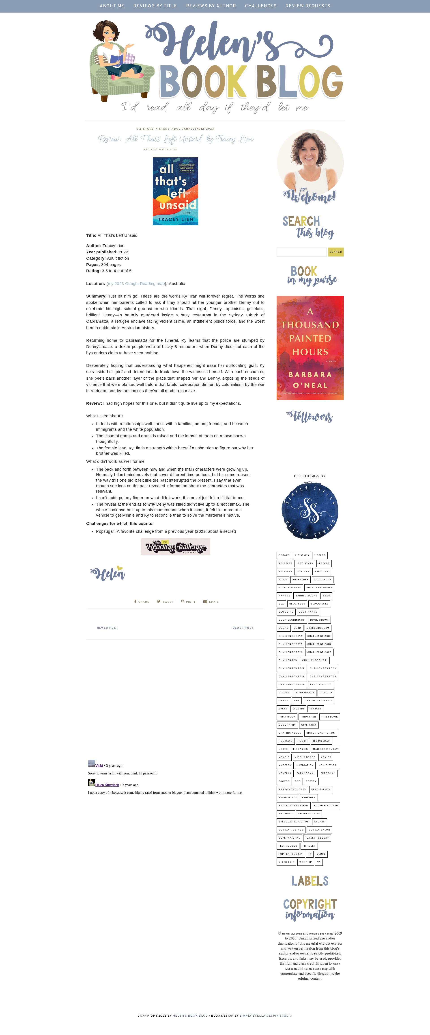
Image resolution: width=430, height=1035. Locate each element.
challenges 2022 (292, 668)
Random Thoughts (292, 789)
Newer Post (107, 628)
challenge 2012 (290, 636)
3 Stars (320, 555)
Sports (319, 821)
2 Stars (284, 555)
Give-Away (309, 725)
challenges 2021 (315, 660)
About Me (112, 6)
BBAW (326, 595)
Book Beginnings (292, 620)
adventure (300, 579)
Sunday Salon (319, 829)
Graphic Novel (290, 733)
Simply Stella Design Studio (266, 1016)
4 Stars (163, 129)
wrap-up (305, 862)
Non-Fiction (328, 765)
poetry (311, 781)
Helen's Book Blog (190, 1016)
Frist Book (329, 716)
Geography (287, 725)
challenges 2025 (323, 676)
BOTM (297, 628)
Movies (325, 757)
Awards (284, 595)
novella (285, 773)
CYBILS (284, 700)
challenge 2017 (290, 644)
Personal (328, 773)
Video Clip (286, 862)
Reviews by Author (211, 6)
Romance (309, 797)
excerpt (298, 708)
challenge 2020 (319, 652)
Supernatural (289, 838)
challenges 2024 (292, 676)
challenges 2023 (199, 129)
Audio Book (322, 579)
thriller (309, 846)
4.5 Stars (286, 571)
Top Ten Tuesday (291, 854)
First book (287, 716)
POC (298, 781)
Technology (288, 846)
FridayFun (308, 716)
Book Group (319, 620)
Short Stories (309, 813)
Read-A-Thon (321, 789)
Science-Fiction (326, 805)
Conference (305, 692)
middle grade (305, 757)
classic (285, 692)
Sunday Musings (291, 829)
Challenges (261, 6)
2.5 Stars (302, 555)
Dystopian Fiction (319, 700)
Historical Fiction (320, 733)
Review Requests (308, 6)
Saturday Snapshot (294, 805)
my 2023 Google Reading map (136, 283)
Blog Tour (297, 603)
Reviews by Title (155, 6)
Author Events (290, 587)
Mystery (285, 765)
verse (321, 854)
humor (303, 741)
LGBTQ (283, 749)
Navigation (305, 765)
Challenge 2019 (290, 652)
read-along (288, 797)
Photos (284, 781)
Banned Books (306, 595)
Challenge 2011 (318, 628)
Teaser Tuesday (317, 838)
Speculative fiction (294, 821)
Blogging (286, 612)
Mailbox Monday (325, 749)
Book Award (308, 612)
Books (284, 628)
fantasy (316, 708)
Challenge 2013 (319, 636)
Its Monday (321, 741)
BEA (281, 603)
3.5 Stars (145, 129)
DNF (297, 700)
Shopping (286, 813)
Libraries (300, 749)
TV (310, 854)
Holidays (286, 741)
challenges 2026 (292, 684)
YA (319, 862)
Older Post (243, 628)
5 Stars (304, 571)
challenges (288, 660)
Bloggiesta (319, 603)
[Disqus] (175, 698)
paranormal (306, 773)
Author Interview (319, 587)
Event (283, 708)
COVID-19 (326, 692)
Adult (177, 129)
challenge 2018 (319, 644)
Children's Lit (321, 684)
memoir (284, 757)
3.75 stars (305, 563)
